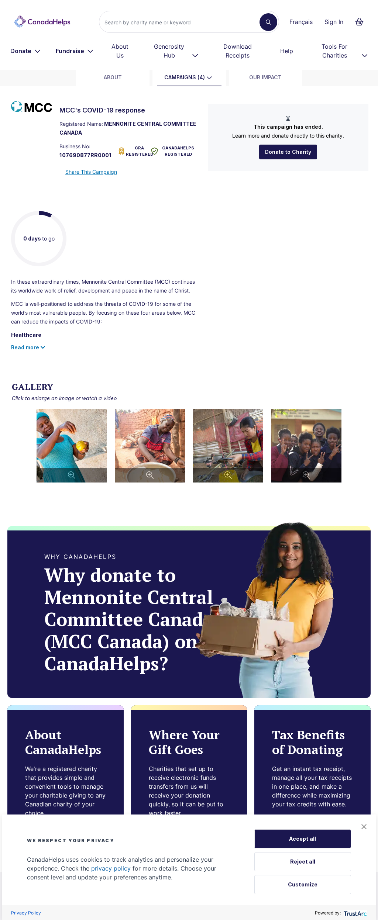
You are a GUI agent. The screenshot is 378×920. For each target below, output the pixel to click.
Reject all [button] (302, 861)
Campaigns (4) (184, 77)
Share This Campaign (91, 172)
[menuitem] (25, 51)
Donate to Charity (288, 152)
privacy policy (111, 868)
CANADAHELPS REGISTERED (178, 151)
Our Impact (265, 77)
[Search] (268, 22)
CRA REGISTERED (137, 151)
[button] (364, 826)
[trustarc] (354, 913)
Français (301, 21)
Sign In (333, 21)
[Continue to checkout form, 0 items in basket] (362, 22)
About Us (119, 51)
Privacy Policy (26, 913)
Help (286, 51)
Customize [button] (302, 884)
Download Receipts (237, 51)
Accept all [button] (302, 839)
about (113, 77)
